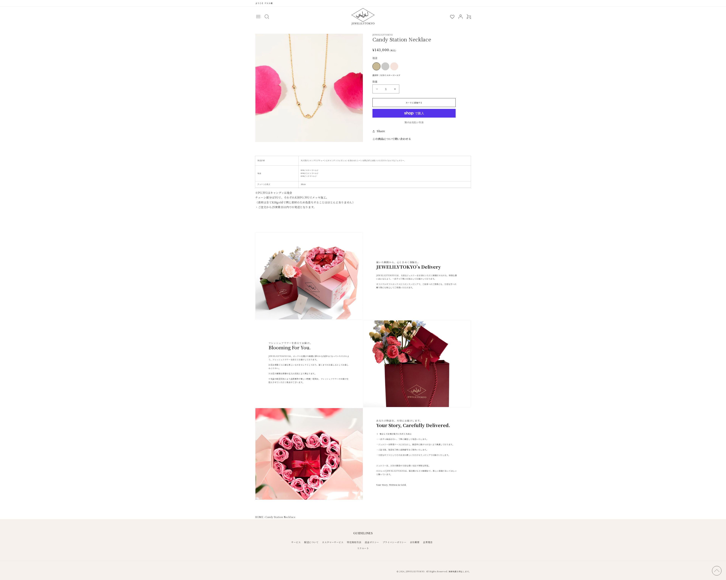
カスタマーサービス (332, 542)
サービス (296, 542)
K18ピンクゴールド (394, 66)
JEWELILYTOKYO (415, 571)
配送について (311, 542)
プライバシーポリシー (394, 542)
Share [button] (381, 131)
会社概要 (414, 542)
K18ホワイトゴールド (385, 66)
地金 (375, 58)
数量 (375, 81)
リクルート (363, 548)
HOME (259, 517)
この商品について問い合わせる (391, 139)
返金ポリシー (372, 542)
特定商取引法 (354, 542)
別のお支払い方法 (414, 122)
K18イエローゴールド (376, 66)
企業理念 (427, 542)
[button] (258, 16)
